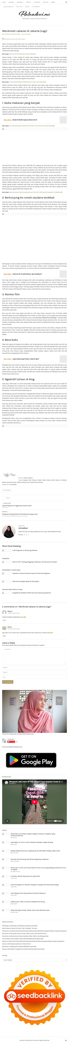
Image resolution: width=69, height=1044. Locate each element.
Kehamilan (18, 516)
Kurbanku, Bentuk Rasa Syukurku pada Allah (25, 876)
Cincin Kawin (6, 938)
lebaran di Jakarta (60, 480)
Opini (23, 34)
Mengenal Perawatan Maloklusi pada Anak (23, 946)
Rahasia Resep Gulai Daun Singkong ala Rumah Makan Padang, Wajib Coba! (35, 851)
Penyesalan (5, 558)
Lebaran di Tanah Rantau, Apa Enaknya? (22, 54)
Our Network (36, 6)
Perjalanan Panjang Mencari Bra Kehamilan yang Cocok (20, 514)
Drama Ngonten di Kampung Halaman (24, 550)
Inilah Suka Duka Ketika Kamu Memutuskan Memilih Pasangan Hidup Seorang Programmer (39, 931)
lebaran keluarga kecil (23, 482)
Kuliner (27, 6)
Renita (4, 949)
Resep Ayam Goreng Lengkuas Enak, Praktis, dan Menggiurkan (29, 936)
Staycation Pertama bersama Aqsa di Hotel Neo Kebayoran (31, 573)
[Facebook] (24, 534)
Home (3, 2)
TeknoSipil (5, 926)
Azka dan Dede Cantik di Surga (12, 589)
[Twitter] (28, 534)
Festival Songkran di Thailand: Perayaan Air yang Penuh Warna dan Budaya (35, 885)
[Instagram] (26, 534)
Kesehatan (20, 2)
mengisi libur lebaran (36, 482)
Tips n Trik (19, 6)
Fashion (6, 507)
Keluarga (11, 2)
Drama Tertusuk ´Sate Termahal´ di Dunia (24, 928)
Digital (53, 2)
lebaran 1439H (42, 480)
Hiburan (28, 2)
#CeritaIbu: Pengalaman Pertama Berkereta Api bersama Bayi (26, 949)
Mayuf (10, 611)
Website (20, 534)
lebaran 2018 (50, 480)
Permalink (13, 484)
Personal (45, 2)
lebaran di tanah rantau (9, 482)
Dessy (10, 627)
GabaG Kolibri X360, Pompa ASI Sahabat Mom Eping (28, 902)
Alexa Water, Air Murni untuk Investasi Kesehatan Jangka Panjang (32, 842)
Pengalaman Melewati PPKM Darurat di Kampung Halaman (31, 593)
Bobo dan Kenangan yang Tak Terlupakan (25, 581)
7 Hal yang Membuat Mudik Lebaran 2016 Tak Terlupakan (27, 82)
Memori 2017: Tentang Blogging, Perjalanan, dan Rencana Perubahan (34, 562)
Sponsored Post (8, 6)
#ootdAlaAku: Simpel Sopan (11, 570)
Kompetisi (37, 2)
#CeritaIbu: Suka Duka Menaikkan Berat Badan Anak (27, 938)
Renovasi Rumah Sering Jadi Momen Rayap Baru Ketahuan (30, 859)
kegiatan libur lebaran (30, 480)
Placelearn (5, 931)
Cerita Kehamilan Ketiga (10, 516)
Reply (4, 620)
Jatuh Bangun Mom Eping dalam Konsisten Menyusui (28, 893)
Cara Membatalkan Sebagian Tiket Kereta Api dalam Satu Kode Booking (31, 126)
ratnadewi (7, 34)
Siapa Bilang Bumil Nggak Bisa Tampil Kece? (17, 505)
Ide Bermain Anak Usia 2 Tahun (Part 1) (19, 944)
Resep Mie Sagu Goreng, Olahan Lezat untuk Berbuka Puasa (30, 910)
